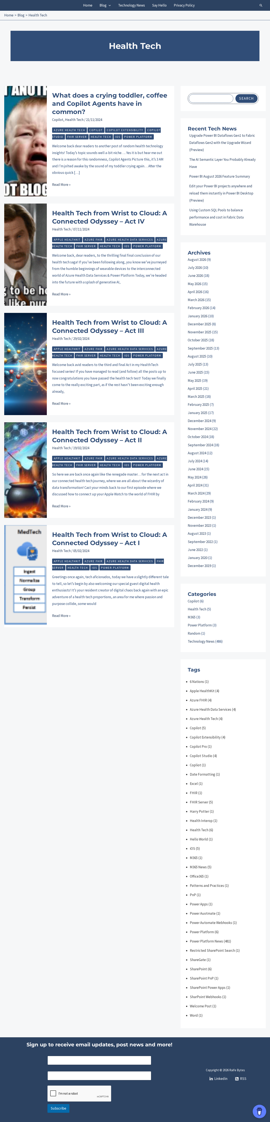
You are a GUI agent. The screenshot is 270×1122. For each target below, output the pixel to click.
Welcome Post (201, 1006)
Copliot (195, 765)
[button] (109, 5)
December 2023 (199, 517)
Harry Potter (199, 811)
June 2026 (195, 275)
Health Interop (201, 820)
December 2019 (199, 565)
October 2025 (198, 340)
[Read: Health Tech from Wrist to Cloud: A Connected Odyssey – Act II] (25, 469)
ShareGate (198, 959)
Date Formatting (202, 774)
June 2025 (195, 372)
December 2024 (199, 420)
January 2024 (197, 509)
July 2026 (195, 267)
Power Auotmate (203, 913)
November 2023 (199, 525)
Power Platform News (206, 941)
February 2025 (198, 404)
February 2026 (198, 308)
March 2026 (196, 300)
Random (194, 633)
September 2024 (200, 445)
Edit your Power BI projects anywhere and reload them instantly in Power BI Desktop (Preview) (221, 193)
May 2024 (194, 477)
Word (194, 1015)
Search (246, 98)
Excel (194, 783)
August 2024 (197, 453)
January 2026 (197, 316)
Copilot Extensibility (125, 130)
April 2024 (195, 485)
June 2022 (195, 549)
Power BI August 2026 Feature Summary (219, 176)
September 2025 (200, 348)
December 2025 (199, 324)
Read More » (61, 185)
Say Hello (159, 5)
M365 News (198, 867)
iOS (117, 137)
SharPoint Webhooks (205, 997)
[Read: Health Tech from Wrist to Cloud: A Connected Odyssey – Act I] (25, 576)
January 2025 (197, 412)
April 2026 (195, 292)
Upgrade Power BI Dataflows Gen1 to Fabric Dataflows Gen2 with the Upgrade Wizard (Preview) (222, 142)
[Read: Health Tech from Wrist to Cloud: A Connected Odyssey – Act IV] (25, 254)
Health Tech (74, 119)
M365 (192, 617)
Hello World (199, 839)
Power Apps (199, 904)
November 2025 (199, 332)
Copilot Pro (198, 746)
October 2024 (198, 436)
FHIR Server (77, 137)
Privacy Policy (184, 5)
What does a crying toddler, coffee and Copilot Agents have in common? (109, 103)
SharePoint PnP (202, 978)
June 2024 (195, 469)
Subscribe (58, 1108)
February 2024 (198, 501)
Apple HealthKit (67, 239)
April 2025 (195, 388)
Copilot (57, 119)
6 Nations (197, 681)
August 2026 (197, 259)
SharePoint (198, 969)
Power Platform (138, 137)
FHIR (193, 793)
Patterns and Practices (207, 885)
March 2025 (196, 396)
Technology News (131, 5)
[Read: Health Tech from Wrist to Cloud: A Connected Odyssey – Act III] (25, 363)
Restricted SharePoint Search (212, 950)
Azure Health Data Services (130, 239)
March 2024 (196, 493)
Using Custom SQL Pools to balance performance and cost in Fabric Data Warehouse (216, 217)
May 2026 (194, 284)
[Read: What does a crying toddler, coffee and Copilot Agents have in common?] (25, 140)
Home (87, 5)
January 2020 (197, 557)
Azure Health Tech (69, 130)
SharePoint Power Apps (207, 987)
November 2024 (199, 428)
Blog (103, 5)
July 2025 (195, 364)
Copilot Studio (201, 755)
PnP (193, 895)
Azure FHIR (94, 239)
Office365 (197, 876)
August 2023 (197, 533)
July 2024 (195, 461)
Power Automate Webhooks (211, 922)
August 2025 (197, 356)
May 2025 (194, 380)
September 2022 (200, 541)
